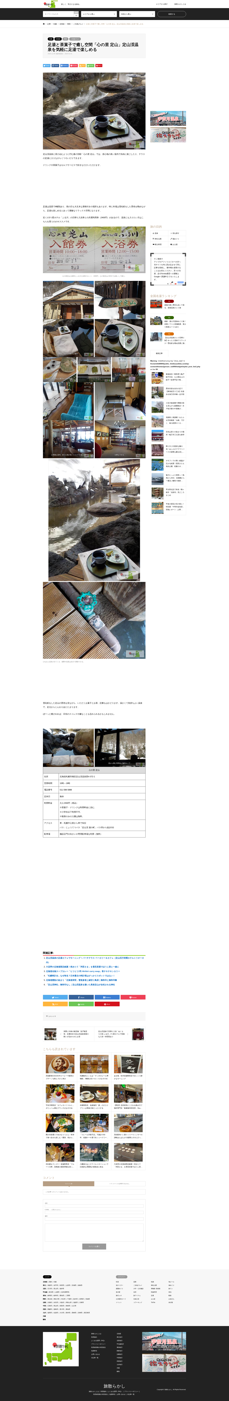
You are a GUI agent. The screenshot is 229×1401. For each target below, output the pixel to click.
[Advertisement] (94, 186)
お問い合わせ (95, 1354)
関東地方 (119, 1351)
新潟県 (51, 1292)
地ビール (171, 1282)
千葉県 (69, 1299)
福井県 (62, 1288)
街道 (117, 1282)
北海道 (58, 39)
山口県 (74, 1306)
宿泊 (170, 1292)
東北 (44, 1285)
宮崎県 (80, 1313)
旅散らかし (114, 1386)
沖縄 (44, 1316)
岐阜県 (56, 1295)
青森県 (50, 1285)
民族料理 (154, 1292)
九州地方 (119, 1364)
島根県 (68, 1306)
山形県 (68, 1285)
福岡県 (50, 1313)
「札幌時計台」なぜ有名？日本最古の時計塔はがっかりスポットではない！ (80, 976)
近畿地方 (119, 1354)
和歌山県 (69, 1302)
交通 (152, 1295)
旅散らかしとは (180, 4)
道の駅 (118, 1292)
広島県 (50, 1306)
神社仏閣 (154, 1285)
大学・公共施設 (138, 1288)
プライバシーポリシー (98, 1344)
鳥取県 (62, 1306)
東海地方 (119, 1347)
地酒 (152, 1282)
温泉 (134, 1282)
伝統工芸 (136, 1299)
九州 (44, 1313)
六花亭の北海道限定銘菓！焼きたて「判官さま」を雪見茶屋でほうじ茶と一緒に (82, 967)
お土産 (153, 1299)
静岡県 (50, 1295)
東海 (44, 1295)
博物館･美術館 (155, 1288)
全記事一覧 (94, 1358)
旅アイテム (137, 1295)
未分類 (171, 1302)
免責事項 (94, 1351)
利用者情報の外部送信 (98, 1347)
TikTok (153, 1302)
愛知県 (62, 1295)
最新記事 (159, 353)
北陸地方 (119, 1340)
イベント (119, 1302)
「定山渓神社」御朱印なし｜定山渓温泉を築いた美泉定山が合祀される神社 (80, 985)
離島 (44, 1319)
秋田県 (62, 1285)
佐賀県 (56, 1313)
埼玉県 (63, 1299)
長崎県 (74, 1313)
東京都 (50, 1299)
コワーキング (137, 1302)
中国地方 (119, 1358)
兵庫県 (81, 1302)
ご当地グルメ (75, 39)
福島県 (80, 1285)
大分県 (62, 1313)
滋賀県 (75, 1302)
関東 (44, 1299)
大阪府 (62, 1302)
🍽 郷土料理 (157, 244)
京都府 (50, 1302)
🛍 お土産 (174, 244)
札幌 (50, 39)
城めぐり (171, 1285)
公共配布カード (121, 1299)
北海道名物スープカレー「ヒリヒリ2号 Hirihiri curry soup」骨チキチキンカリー (83, 971)
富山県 (56, 1288)
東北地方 (119, 1337)
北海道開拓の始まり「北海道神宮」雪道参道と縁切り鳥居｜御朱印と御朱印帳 (81, 980)
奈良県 (56, 1302)
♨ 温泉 (155, 233)
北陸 (44, 1288)
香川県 (62, 1309)
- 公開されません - (53, 1209)
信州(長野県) (65, 1292)
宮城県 (74, 1285)
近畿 (44, 1302)
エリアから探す (162, 4)
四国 (44, 1309)
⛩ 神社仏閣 (157, 239)
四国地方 (119, 1361)
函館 (50, 1282)
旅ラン (171, 1288)
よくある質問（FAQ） (98, 1340)
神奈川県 (56, 1299)
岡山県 (56, 1306)
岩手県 (56, 1285)
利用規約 (94, 1337)
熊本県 (68, 1313)
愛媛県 (50, 1309)
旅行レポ (119, 1295)
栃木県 (75, 1299)
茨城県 (88, 1299)
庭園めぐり (119, 1288)
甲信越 (45, 1292)
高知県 (68, 1309)
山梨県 (57, 1292)
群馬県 (81, 1299)
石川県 (50, 1288)
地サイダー (119, 1285)
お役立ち (171, 1299)
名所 (134, 1292)
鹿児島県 (87, 1313)
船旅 (170, 1295)
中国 (44, 1306)
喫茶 (65, 39)
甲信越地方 (120, 1344)
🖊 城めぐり (174, 239)
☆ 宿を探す (174, 233)
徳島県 (56, 1309)
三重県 (68, 1295)
